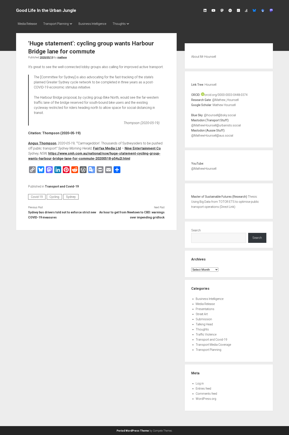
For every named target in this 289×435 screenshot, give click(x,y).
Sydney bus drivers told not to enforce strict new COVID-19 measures (62, 215)
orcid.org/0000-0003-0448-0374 (226, 95)
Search (196, 230)
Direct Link (227, 206)
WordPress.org (206, 398)
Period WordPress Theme (133, 430)
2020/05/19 (46, 57)
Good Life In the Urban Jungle (46, 10)
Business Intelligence (92, 23)
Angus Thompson (42, 143)
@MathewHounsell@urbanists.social (216, 125)
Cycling (54, 197)
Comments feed (206, 393)
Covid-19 (37, 197)
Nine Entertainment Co (143, 148)
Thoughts (119, 23)
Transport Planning (56, 23)
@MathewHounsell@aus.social (212, 135)
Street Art (202, 314)
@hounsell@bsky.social (220, 115)
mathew (62, 57)
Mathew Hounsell (224, 105)
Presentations (205, 309)
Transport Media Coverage (213, 344)
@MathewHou (200, 168)
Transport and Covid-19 (62, 186)
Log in (200, 383)
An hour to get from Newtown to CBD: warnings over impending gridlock (132, 215)
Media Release (27, 23)
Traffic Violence (206, 334)
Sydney (71, 197)
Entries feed (203, 388)
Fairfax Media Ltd (107, 148)
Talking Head (204, 324)
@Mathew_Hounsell (225, 100)
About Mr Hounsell (203, 56)
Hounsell (210, 84)
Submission (204, 319)
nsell (213, 168)
